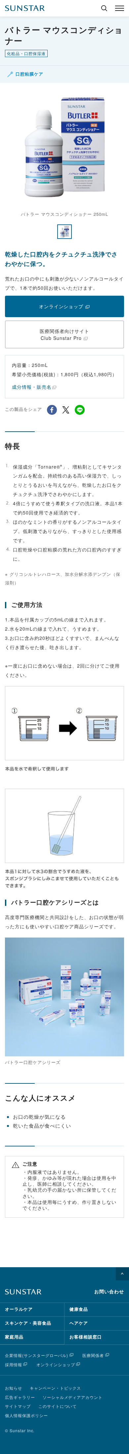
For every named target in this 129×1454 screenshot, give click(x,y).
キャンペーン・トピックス (55, 1388)
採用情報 (13, 1364)
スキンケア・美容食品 (28, 1323)
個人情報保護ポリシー (26, 1415)
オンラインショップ (55, 1364)
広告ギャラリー (20, 1397)
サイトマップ (18, 1406)
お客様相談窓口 (85, 1337)
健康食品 (78, 1309)
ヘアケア (78, 1323)
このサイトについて (57, 1406)
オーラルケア (19, 1309)
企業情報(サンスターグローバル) (36, 1355)
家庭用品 (14, 1337)
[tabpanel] (64, 153)
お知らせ (13, 1388)
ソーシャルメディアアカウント (73, 1397)
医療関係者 (93, 1355)
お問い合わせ (109, 1291)
